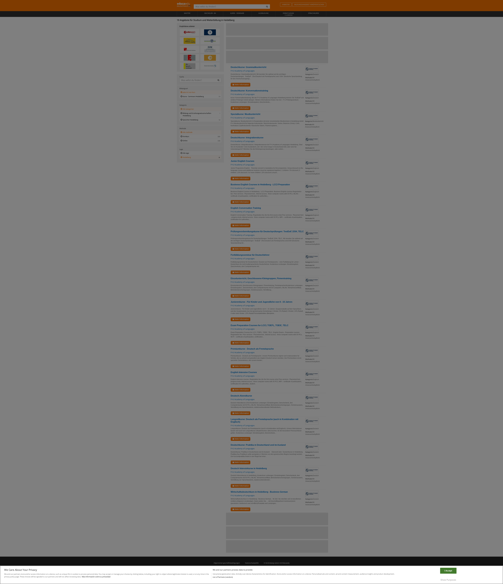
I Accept (448, 570)
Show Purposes (448, 579)
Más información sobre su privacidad (96, 576)
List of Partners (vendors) (223, 577)
